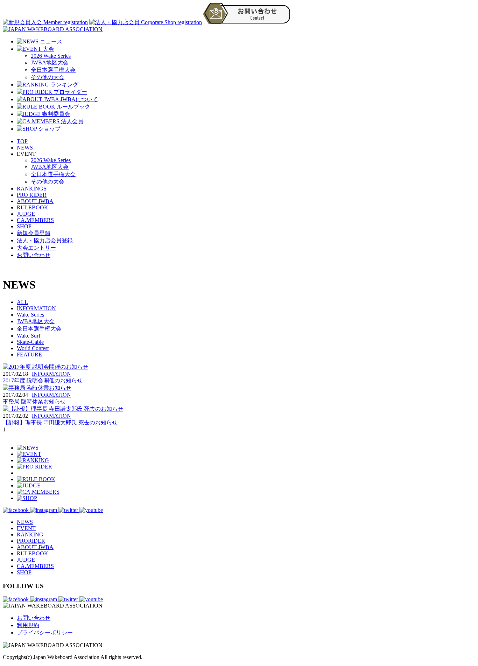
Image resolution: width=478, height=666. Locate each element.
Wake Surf (28, 336)
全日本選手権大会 (53, 70)
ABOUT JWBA (35, 201)
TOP (22, 141)
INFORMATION (36, 308)
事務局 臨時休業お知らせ (34, 401)
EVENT (26, 528)
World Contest (33, 348)
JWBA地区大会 (50, 62)
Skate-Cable (30, 342)
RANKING (30, 534)
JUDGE (26, 214)
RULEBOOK (32, 207)
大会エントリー (36, 248)
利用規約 (28, 625)
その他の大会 (47, 77)
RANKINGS (32, 189)
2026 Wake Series (51, 56)
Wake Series (30, 315)
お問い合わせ (33, 255)
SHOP (24, 226)
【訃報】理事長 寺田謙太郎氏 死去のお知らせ (60, 422)
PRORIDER (31, 541)
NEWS (25, 148)
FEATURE (29, 355)
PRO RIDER (32, 195)
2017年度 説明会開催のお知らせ (43, 380)
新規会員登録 (33, 233)
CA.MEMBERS (35, 220)
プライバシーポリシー (45, 633)
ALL (22, 302)
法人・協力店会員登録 (45, 240)
